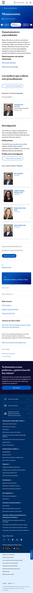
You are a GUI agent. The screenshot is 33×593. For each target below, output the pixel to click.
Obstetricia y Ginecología (10, 67)
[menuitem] (5, 24)
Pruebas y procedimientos (10, 8)
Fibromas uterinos (6, 305)
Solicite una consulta (9, 256)
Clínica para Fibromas (9, 63)
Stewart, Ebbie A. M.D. (20, 225)
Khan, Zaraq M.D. (18, 173)
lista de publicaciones (16, 144)
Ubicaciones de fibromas (8, 313)
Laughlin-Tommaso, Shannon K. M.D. (19, 191)
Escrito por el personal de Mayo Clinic (12, 246)
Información (6, 24)
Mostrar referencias (7, 294)
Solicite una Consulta (9, 19)
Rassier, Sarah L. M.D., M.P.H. (20, 209)
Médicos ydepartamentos (16, 24)
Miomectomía (11, 14)
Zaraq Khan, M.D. (18, 104)
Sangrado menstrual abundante (10, 309)
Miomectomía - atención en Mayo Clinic (12, 250)
